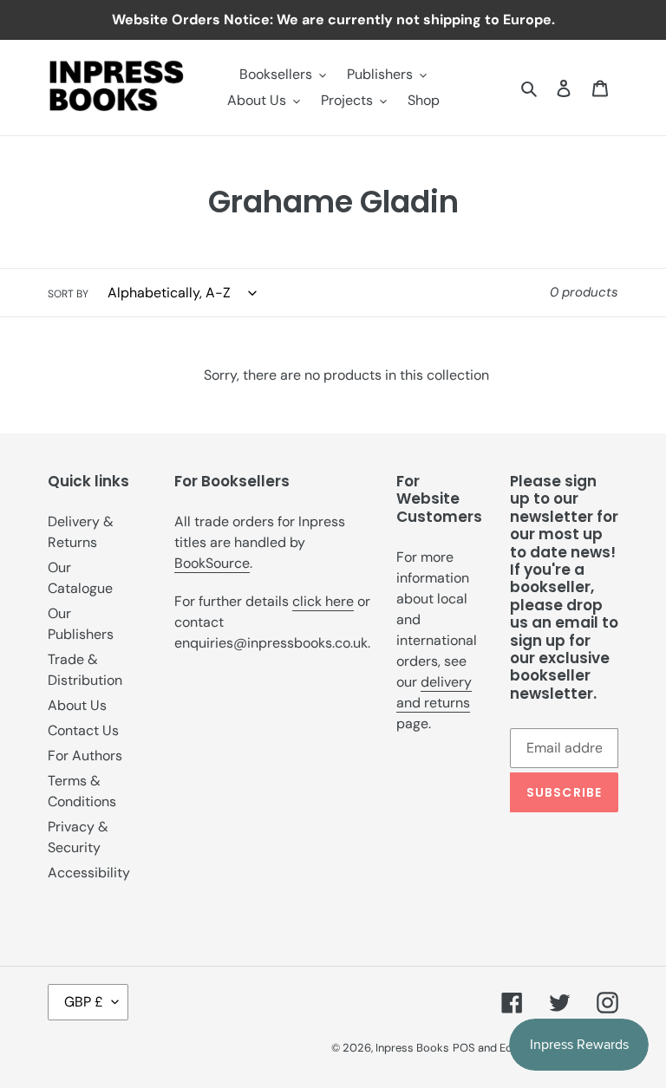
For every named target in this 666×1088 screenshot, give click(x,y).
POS (464, 1047)
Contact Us (83, 730)
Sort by (68, 294)
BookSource (212, 563)
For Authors (85, 755)
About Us (77, 705)
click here (323, 601)
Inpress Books (412, 1047)
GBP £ (83, 1002)
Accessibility (89, 872)
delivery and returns (434, 692)
